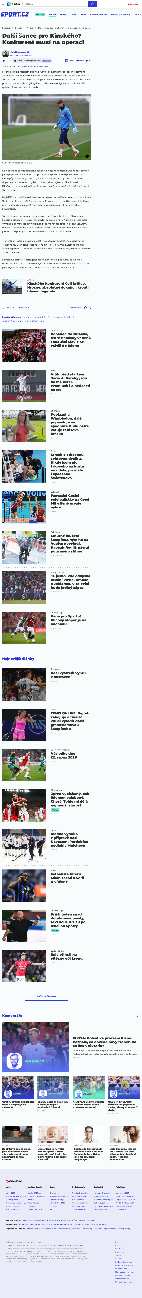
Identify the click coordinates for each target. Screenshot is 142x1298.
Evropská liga (57, 572)
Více (137, 14)
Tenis (73, 14)
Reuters (60, 1245)
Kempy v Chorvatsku (102, 1193)
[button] (46, 127)
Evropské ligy (57, 951)
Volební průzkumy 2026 (16, 1196)
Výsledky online (98, 14)
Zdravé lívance (78, 1200)
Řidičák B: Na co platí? (125, 1203)
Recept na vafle (78, 1206)
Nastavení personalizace (125, 1282)
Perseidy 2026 (54, 1220)
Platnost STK (121, 1209)
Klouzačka (64, 1224)
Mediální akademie (123, 1275)
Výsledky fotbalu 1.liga (59, 1196)
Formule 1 (54, 1206)
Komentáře (12, 1016)
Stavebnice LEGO (48, 1229)
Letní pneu (76, 1229)
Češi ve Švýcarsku (101, 1203)
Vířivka (104, 1224)
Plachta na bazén (32, 1224)
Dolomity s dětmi (101, 1209)
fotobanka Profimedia (74, 1245)
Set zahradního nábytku (79, 1224)
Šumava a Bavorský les (103, 1200)
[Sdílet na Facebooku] (85, 307)
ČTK (28, 52)
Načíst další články (46, 996)
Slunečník (55, 1224)
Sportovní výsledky (60, 750)
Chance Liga (57, 330)
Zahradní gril (95, 1224)
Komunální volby (13, 1209)
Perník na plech (78, 1209)
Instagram (119, 1252)
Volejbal (55, 492)
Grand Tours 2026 (35, 1209)
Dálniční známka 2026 (125, 1196)
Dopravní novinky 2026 (125, 1200)
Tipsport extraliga (57, 1200)
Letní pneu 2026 (122, 1193)
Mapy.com (27, 1220)
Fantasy (40, 14)
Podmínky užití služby (124, 1265)
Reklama (119, 1259)
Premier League (55, 317)
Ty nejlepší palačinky (80, 1193)
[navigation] (3, 4)
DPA (55, 1245)
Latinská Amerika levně (103, 1206)
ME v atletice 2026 (57, 1203)
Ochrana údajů (121, 1269)
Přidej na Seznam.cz (123, 1262)
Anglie (30, 280)
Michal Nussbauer (18, 52)
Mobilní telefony (33, 1229)
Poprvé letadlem (101, 1196)
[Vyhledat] (92, 4)
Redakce (118, 1242)
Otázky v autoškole (124, 1206)
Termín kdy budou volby (16, 1203)
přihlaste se (46, 61)
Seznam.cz (133, 4)
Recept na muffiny (79, 1196)
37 (90, 61)
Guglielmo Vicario (35, 321)
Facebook (119, 1249)
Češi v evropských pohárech (85, 1220)
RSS (116, 1245)
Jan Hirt (31, 1200)
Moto (83, 14)
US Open (55, 411)
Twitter (118, 1255)
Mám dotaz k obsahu (124, 1272)
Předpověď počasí (40, 1220)
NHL (52, 1209)
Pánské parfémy (123, 1229)
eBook (71, 61)
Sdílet (81, 61)
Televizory (98, 1229)
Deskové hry (87, 1229)
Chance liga (54, 1193)
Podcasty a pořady (120, 14)
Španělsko (56, 669)
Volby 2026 (10, 1193)
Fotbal (52, 14)
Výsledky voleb (12, 1200)
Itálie (53, 371)
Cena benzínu (67, 1220)
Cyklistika (55, 532)
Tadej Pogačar (34, 1203)
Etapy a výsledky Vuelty (38, 1196)
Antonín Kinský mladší (13, 321)
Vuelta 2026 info (34, 1193)
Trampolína (45, 1224)
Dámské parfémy (64, 1229)
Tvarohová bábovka (80, 1203)
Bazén (21, 1224)
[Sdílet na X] (89, 307)
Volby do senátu (12, 1206)
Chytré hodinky (109, 1229)
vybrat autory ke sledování (21, 55)
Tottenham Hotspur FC (33, 317)
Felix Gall (31, 1206)
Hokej (63, 14)
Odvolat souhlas (122, 1279)
